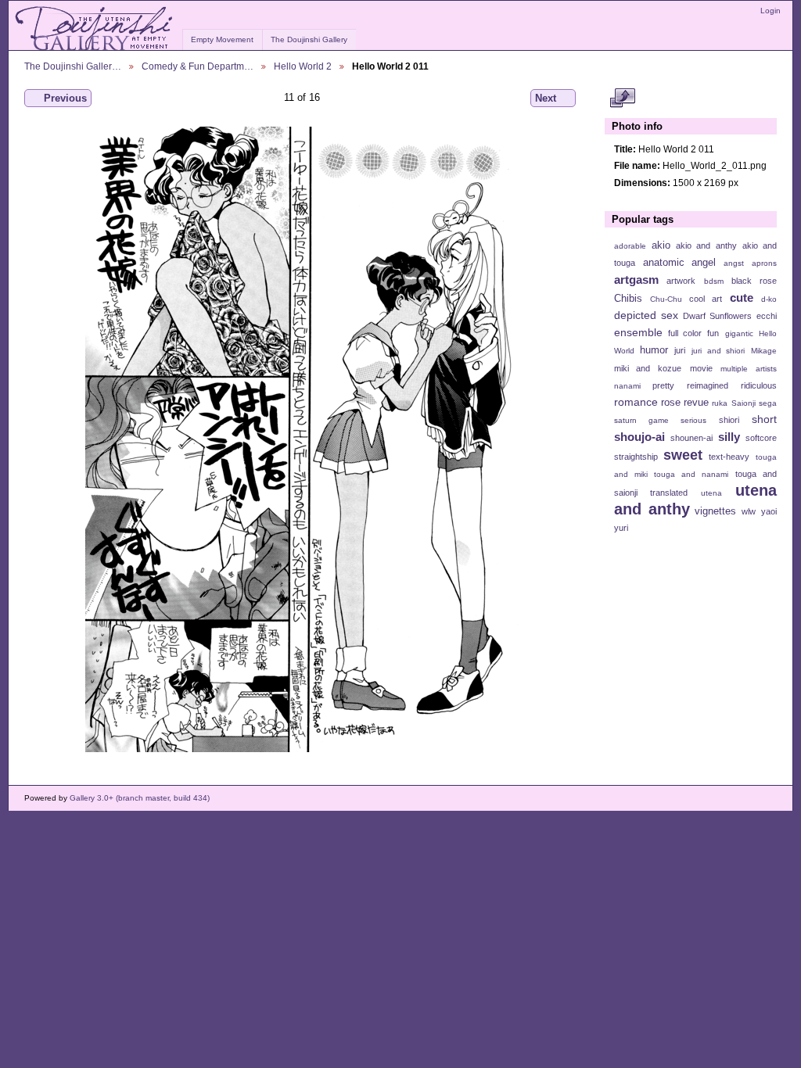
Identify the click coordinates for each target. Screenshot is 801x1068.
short (764, 419)
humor (654, 350)
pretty (663, 385)
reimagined (707, 385)
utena (711, 493)
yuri (621, 527)
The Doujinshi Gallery (309, 39)
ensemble (638, 332)
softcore (761, 438)
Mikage (764, 350)
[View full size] (301, 439)
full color (685, 333)
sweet (682, 454)
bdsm (714, 281)
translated (669, 492)
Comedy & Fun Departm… (197, 66)
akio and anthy (706, 245)
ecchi (766, 316)
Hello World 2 (303, 66)
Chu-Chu (666, 299)
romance (636, 402)
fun (713, 333)
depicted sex (646, 315)
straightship (636, 456)
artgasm (636, 279)
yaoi (769, 511)
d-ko (769, 299)
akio (661, 245)
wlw (749, 511)
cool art (705, 298)
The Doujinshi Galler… (72, 66)
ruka (719, 403)
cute (741, 297)
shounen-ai (691, 438)
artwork (680, 280)
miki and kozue (647, 368)
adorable (630, 246)
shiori (729, 420)
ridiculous (759, 385)
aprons (764, 263)
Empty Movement (222, 39)
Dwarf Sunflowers (717, 316)
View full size (622, 98)
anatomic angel (680, 262)
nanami (627, 386)
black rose (754, 280)
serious (693, 420)
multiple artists (748, 368)
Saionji (743, 403)
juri (679, 350)
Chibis (628, 298)
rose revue (685, 402)
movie (701, 368)
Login (770, 10)
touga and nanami (691, 474)
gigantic (739, 333)
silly (729, 436)
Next (545, 98)
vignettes (715, 511)
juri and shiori (718, 350)
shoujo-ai (639, 436)
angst (734, 263)
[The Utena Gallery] (95, 29)
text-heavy (729, 456)
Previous (65, 98)
